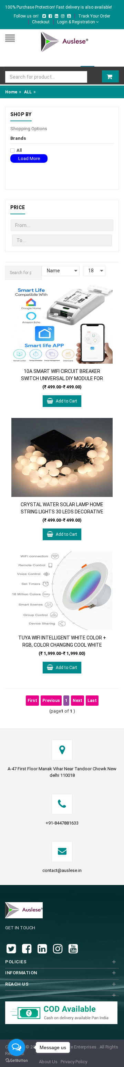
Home (11, 92)
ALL (28, 92)
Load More (29, 158)
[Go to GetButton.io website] (17, 1060)
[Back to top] (116, 1054)
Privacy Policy (74, 1061)
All (19, 150)
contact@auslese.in (62, 870)
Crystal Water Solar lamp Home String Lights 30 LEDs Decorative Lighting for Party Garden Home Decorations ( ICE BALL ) (62, 508)
